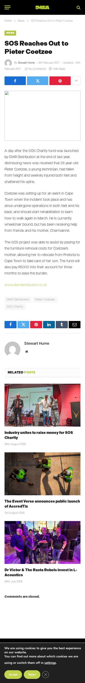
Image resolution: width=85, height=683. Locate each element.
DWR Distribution (18, 299)
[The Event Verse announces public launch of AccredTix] (42, 473)
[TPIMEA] (42, 7)
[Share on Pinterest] (60, 80)
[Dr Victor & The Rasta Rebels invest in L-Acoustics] (42, 542)
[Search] (78, 7)
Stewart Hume (26, 63)
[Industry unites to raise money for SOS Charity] (42, 405)
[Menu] (7, 7)
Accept (13, 674)
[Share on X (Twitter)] (37, 80)
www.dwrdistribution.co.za (26, 285)
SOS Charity (15, 306)
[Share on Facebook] (15, 80)
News (10, 32)
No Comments (37, 69)
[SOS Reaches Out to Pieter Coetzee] (42, 116)
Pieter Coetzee (45, 299)
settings (50, 663)
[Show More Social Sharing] (76, 80)
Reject (32, 674)
